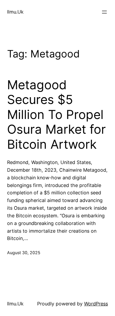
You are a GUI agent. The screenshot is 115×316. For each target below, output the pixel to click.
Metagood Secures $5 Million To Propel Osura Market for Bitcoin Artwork (56, 114)
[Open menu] (104, 12)
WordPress (96, 304)
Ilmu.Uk (15, 12)
